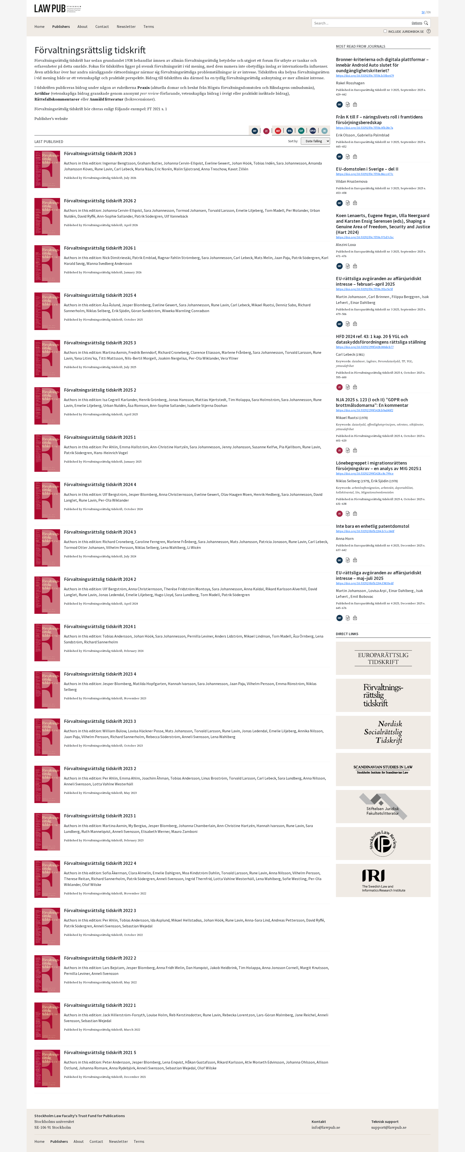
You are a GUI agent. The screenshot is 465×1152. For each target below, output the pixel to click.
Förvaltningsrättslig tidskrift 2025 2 (100, 390)
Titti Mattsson (111, 358)
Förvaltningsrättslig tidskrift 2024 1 (100, 626)
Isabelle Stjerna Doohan (207, 405)
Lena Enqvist (172, 1062)
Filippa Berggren (406, 296)
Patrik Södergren (148, 216)
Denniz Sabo (286, 304)
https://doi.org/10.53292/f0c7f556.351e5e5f (364, 289)
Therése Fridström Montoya (187, 588)
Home (39, 26)
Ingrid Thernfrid (198, 878)
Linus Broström (214, 778)
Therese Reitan (76, 878)
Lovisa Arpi (377, 590)
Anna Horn (345, 538)
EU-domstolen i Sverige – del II (367, 169)
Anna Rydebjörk (122, 1067)
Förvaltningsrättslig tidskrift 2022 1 (100, 1005)
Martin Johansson (351, 296)
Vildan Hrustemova (351, 181)
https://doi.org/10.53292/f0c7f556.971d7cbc (365, 237)
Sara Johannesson (291, 163)
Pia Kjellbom (290, 446)
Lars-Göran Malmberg (274, 1014)
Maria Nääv (144, 168)
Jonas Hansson (181, 399)
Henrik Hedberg (267, 494)
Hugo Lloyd (164, 594)
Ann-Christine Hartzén (169, 446)
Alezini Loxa (346, 244)
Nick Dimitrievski (116, 257)
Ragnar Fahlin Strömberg (179, 257)
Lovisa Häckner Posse (145, 730)
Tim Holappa (239, 399)
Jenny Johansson (236, 446)
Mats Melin (263, 257)
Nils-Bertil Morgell (140, 358)
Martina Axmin (114, 352)
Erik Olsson (346, 135)
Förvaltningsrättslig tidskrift (102, 178)
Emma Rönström (290, 683)
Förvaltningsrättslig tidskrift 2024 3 (100, 532)
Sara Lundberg (187, 594)
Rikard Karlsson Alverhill (285, 588)
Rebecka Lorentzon (238, 1014)
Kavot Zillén (238, 168)
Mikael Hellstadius (186, 920)
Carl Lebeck (123, 168)
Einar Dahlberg (362, 302)
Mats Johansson (243, 541)
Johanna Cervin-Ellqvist (183, 163)
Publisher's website (51, 118)
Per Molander (297, 210)
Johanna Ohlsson (300, 1062)
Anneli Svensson (195, 736)
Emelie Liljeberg (249, 210)
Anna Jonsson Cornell (280, 967)
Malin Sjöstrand (187, 168)
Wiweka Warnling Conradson (185, 310)
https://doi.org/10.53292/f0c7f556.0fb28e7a (364, 128)
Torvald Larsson (221, 210)
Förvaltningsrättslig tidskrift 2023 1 (100, 816)
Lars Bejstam (113, 967)
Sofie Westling (294, 878)
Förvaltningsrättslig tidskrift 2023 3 (100, 721)
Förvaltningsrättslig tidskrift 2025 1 (100, 437)
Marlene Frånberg (236, 352)
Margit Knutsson (314, 967)
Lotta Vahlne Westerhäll (113, 783)
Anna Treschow (213, 168)
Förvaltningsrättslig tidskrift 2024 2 (100, 579)
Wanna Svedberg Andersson (109, 263)
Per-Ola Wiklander (204, 358)
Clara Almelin (139, 872)
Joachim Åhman (155, 778)
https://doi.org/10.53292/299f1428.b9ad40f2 (364, 410)
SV (423, 12)
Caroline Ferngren (150, 541)
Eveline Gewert (217, 163)
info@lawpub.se (326, 1127)
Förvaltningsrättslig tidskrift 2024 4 (100, 484)
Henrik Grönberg (153, 399)
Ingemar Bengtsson (119, 163)
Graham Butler (149, 163)
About (83, 26)
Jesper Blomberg (136, 304)
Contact (102, 26)
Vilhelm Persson (119, 547)
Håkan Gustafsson (200, 1062)
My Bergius (137, 825)
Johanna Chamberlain (196, 825)
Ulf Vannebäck (176, 216)
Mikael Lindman (257, 636)
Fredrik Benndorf (142, 352)
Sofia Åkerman (114, 872)
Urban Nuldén (114, 405)
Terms (148, 26)
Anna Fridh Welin (170, 967)
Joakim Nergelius (172, 358)
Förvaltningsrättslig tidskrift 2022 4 (100, 863)
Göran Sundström (145, 310)
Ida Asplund (160, 920)
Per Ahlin (110, 446)
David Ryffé (86, 216)
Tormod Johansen (191, 210)
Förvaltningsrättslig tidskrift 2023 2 (100, 768)
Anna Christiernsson (176, 494)
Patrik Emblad (144, 257)
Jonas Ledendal (111, 594)
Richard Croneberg (173, 352)
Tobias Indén (264, 163)
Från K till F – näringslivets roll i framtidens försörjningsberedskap (379, 119)
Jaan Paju (282, 257)
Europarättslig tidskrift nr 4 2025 (376, 545)
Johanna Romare (93, 1067)
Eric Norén (163, 168)
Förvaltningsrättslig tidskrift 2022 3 (100, 910)
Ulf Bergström (114, 494)
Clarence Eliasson (205, 352)
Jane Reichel (305, 1014)
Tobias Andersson (117, 636)
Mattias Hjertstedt (210, 399)
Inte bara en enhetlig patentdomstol (372, 526)
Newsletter (126, 26)
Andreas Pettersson (287, 920)
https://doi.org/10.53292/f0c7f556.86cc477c (364, 174)
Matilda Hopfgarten (149, 683)
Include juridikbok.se (406, 31)
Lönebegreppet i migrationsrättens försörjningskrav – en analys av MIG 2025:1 (379, 465)
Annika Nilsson (310, 730)
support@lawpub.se (388, 1127)
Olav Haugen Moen (236, 494)
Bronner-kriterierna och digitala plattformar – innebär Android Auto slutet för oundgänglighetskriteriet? (382, 64)
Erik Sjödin (120, 310)
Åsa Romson (138, 405)
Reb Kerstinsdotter (185, 1014)
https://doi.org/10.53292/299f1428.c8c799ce (365, 473)
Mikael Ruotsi (262, 304)
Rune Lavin (103, 168)
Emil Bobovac (361, 596)
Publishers (61, 26)
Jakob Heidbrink (223, 967)
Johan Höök (242, 163)
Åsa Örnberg (303, 636)
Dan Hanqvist (197, 967)
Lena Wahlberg (173, 547)
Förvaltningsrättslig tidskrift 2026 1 (100, 248)
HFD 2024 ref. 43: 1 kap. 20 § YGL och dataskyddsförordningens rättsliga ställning (381, 339)
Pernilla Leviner (200, 636)
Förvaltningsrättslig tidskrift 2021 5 (100, 1052)
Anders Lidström (228, 636)
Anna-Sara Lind (257, 920)
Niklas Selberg (98, 310)
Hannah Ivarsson (182, 683)
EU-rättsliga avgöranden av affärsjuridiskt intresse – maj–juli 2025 (378, 575)
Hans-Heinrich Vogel (111, 452)
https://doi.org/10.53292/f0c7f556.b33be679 (365, 76)
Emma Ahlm (129, 778)
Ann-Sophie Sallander (115, 216)
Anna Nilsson (314, 778)
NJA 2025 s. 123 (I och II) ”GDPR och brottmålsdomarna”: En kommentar (372, 402)
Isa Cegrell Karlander (119, 399)
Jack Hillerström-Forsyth (123, 1014)
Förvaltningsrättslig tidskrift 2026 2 (100, 201)
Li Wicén (194, 547)
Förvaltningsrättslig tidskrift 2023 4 (100, 674)
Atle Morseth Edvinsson (264, 1062)
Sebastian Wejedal (137, 925)
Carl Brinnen (379, 296)
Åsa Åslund (111, 304)
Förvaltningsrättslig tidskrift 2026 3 (100, 153)
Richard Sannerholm (101, 641)
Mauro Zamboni (184, 831)
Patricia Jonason (273, 541)
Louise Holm (157, 1014)
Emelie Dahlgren (166, 872)
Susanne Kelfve (264, 446)
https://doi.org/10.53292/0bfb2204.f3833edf (365, 583)
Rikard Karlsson (230, 1062)
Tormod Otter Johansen (84, 547)
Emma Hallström (133, 446)
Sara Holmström (265, 399)
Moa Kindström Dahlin (200, 872)
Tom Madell (274, 210)
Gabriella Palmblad (373, 135)
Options (417, 23)
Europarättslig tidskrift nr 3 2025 (376, 90)
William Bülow (114, 730)
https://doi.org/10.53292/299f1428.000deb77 (365, 347)
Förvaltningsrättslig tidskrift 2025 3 (100, 343)
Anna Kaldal (254, 588)
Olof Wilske (91, 884)
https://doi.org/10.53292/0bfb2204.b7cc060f (365, 531)
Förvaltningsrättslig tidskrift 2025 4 (100, 295)
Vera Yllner (229, 358)
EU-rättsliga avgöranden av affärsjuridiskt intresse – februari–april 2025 (378, 281)
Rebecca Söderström (163, 736)
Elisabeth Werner (155, 831)
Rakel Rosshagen (350, 82)
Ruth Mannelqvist (96, 831)
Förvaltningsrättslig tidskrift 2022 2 (100, 958)
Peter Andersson (116, 1062)
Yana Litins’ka (85, 358)
